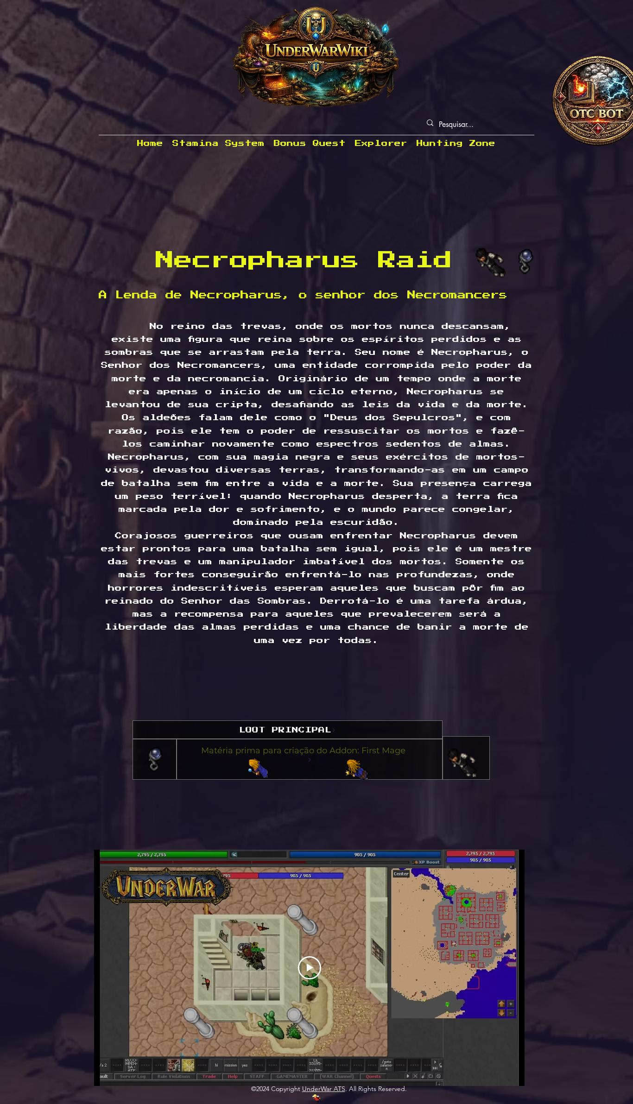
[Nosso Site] (316, 1098)
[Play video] (309, 967)
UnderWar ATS (323, 1089)
